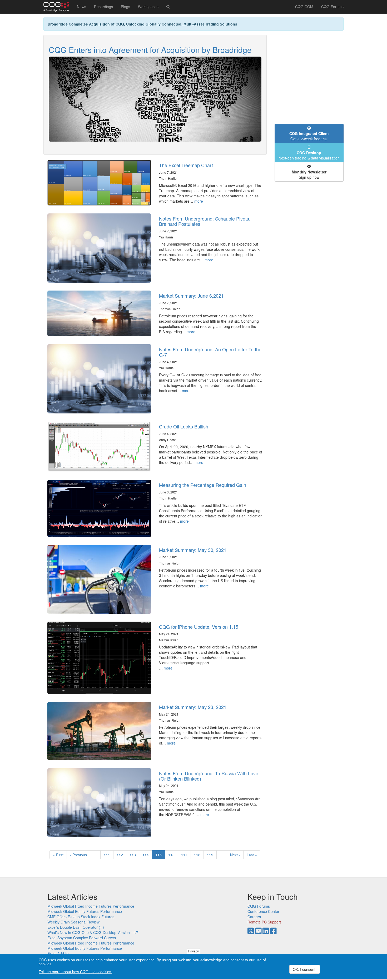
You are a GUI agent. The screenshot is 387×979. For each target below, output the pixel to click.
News (81, 6)
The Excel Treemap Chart (186, 165)
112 (121, 854)
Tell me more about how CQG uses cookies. (75, 971)
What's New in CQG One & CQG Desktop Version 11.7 (92, 932)
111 (108, 854)
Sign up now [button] (309, 174)
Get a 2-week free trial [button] (309, 136)
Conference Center (263, 911)
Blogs (125, 6)
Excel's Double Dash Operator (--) (75, 927)
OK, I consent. (304, 969)
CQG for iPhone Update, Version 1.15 (198, 626)
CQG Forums (332, 6)
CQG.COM (304, 6)
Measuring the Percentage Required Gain (202, 484)
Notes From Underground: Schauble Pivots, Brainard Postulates (204, 221)
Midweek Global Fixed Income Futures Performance (90, 906)
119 (211, 854)
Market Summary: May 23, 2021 (192, 706)
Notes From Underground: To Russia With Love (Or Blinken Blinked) (208, 776)
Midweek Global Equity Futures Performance (84, 911)
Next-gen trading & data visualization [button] (309, 155)
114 (146, 854)
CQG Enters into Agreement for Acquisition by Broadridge (150, 49)
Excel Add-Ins (58, 953)
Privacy (193, 951)
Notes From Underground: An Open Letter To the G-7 (210, 352)
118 (198, 854)
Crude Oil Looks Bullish (183, 426)
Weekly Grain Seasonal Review (73, 922)
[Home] (58, 7)
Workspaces (148, 6)
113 (134, 854)
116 (172, 854)
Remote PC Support (264, 922)
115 (160, 855)
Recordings (103, 6)
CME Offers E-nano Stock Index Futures (80, 916)
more (198, 201)
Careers (254, 916)
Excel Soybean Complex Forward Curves (81, 937)
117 (185, 854)
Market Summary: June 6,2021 (191, 295)
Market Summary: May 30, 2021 (192, 549)
